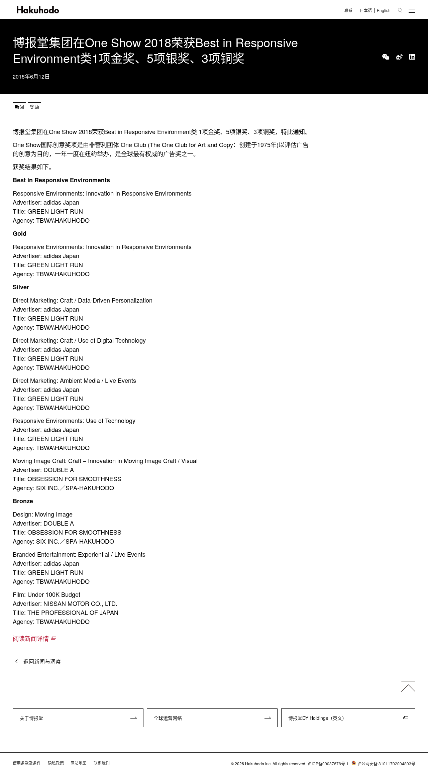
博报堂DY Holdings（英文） (317, 717)
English (384, 10)
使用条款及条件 (27, 763)
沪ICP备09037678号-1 (328, 763)
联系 (348, 10)
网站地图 (79, 763)
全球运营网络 (168, 717)
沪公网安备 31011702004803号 (386, 763)
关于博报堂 (31, 717)
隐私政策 (56, 763)
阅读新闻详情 (31, 638)
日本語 (366, 10)
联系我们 (102, 763)
